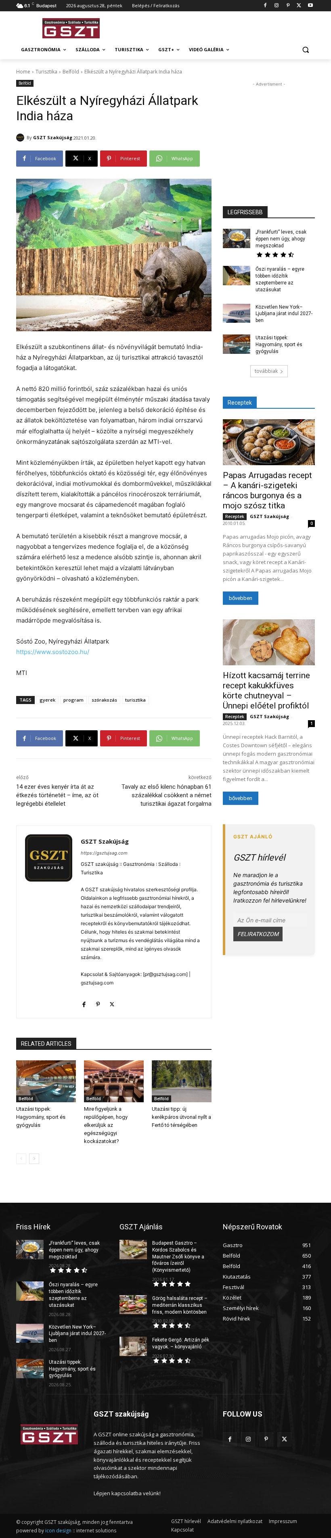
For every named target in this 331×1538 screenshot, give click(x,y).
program (73, 700)
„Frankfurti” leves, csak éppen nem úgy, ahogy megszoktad (281, 239)
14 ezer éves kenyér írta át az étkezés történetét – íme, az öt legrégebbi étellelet (57, 795)
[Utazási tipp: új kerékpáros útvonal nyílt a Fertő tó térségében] (182, 1081)
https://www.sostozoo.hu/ (52, 652)
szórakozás (104, 700)
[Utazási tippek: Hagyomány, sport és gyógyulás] (46, 1081)
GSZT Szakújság (52, 137)
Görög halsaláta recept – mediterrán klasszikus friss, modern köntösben (179, 1305)
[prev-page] (21, 1159)
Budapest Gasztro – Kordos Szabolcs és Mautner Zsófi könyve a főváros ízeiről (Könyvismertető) (178, 1256)
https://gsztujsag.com (104, 853)
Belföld (71, 71)
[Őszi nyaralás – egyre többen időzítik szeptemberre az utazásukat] (236, 275)
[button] (305, 49)
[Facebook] (265, 5)
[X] (299, 5)
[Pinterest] (288, 5)
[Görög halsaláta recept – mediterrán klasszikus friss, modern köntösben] (133, 1304)
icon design (58, 1530)
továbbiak (266, 371)
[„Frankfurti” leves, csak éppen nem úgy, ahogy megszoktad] (236, 238)
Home (23, 71)
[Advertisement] (220, 27)
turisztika (135, 700)
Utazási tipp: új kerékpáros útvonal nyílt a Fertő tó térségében (181, 1117)
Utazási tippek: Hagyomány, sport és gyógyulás (40, 1117)
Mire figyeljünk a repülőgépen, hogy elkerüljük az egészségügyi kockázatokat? (106, 1125)
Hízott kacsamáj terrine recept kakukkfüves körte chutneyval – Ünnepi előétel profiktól (266, 690)
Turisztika (46, 71)
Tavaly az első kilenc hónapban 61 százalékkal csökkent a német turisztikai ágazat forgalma (167, 795)
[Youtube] (310, 5)
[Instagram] (276, 5)
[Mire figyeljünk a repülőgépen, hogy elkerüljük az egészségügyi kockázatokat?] (114, 1081)
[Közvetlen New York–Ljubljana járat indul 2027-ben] (236, 313)
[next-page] (34, 1159)
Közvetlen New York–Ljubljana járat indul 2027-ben (284, 314)
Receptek (234, 516)
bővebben (240, 598)
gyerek (47, 700)
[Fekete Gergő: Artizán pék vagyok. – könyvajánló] (133, 1346)
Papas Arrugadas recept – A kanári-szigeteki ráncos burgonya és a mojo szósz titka (267, 490)
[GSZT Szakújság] (21, 138)
